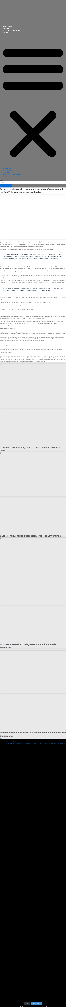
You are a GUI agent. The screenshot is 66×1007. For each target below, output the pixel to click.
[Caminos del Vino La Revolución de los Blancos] (49, 753)
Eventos (6, 28)
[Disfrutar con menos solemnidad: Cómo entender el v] (49, 965)
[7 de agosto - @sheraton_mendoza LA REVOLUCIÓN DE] (61, 945)
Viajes (5, 32)
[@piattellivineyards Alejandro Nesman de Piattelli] (16, 775)
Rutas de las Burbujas (11, 30)
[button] (33, 101)
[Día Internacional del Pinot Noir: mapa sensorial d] (27, 838)
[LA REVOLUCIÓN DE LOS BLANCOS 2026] (5, 932)
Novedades (7, 24)
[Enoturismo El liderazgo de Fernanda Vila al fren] (27, 949)
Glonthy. (45, 1006)
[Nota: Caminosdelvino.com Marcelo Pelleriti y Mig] (5, 775)
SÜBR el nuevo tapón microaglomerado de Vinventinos (30, 535)
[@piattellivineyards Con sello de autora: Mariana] (16, 959)
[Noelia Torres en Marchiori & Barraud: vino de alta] (38, 957)
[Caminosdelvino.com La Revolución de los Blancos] (61, 762)
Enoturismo (7, 26)
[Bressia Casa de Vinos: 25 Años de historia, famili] (38, 764)
